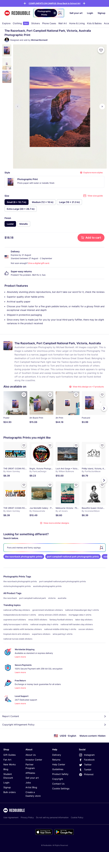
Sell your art (32, 777)
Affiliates (30, 773)
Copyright (57, 778)
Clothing (20, 23)
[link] (23, 556)
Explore (6, 23)
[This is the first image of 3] (17, 106)
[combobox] (48, 13)
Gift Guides (9, 754)
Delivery (56, 754)
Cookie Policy (77, 817)
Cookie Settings (60, 788)
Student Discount (8, 776)
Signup (7, 787)
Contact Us (58, 783)
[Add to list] (101, 50)
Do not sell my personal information (52, 817)
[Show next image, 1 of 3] (102, 106)
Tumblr (87, 769)
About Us (31, 754)
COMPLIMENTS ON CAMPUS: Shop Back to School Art (54, 3)
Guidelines (57, 769)
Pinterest (89, 774)
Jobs (28, 782)
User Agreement (10, 817)
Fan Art (7, 759)
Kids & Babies (94, 23)
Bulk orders (9, 792)
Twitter (88, 764)
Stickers (35, 23)
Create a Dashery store (33, 794)
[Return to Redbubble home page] (17, 13)
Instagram (89, 754)
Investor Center (34, 759)
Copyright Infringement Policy (18, 724)
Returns (56, 759)
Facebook (89, 759)
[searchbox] (54, 548)
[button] (54, 3)
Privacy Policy (27, 817)
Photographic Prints (14, 576)
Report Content (10, 716)
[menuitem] (6, 23)
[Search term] (60, 13)
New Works (9, 764)
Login (6, 782)
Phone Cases (49, 23)
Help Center (58, 764)
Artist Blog (31, 787)
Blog (5, 769)
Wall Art (62, 23)
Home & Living (77, 23)
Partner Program (30, 766)
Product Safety (60, 774)
